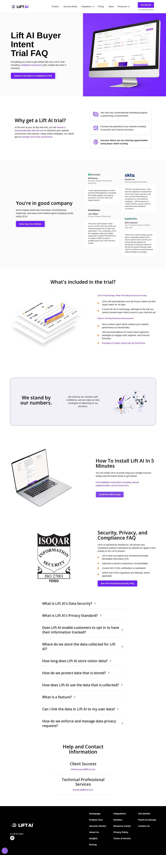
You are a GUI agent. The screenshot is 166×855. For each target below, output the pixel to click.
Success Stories (70, 6)
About (111, 6)
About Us (94, 832)
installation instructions (31, 65)
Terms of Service (122, 838)
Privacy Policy (120, 832)
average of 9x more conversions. (37, 137)
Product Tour (96, 820)
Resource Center (122, 826)
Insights (93, 838)
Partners (117, 820)
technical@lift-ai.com (83, 790)
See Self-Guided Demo (145, 9)
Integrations (119, 813)
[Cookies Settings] (5, 851)
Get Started (146, 5)
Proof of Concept (147, 820)
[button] (87, 6)
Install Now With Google (110, 494)
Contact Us (144, 826)
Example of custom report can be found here (123, 343)
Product (55, 6)
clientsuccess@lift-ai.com (83, 769)
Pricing (101, 6)
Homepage (94, 813)
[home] (20, 6)
